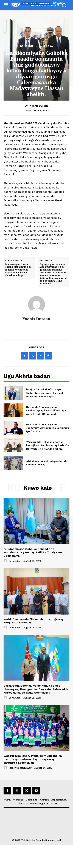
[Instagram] (17, 790)
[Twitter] (32, 355)
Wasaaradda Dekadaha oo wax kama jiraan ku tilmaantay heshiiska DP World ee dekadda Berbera (47, 445)
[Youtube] (36, 790)
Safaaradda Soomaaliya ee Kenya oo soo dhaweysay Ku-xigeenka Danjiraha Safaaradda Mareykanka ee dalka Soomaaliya (36, 689)
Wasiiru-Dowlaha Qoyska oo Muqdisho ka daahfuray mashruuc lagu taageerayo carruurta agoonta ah (33, 759)
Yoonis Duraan (39, 105)
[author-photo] (6, 561)
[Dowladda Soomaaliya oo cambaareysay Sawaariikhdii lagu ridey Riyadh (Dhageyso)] (13, 410)
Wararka (46, 46)
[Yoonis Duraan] (36, 304)
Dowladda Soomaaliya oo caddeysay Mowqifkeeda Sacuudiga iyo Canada (47, 428)
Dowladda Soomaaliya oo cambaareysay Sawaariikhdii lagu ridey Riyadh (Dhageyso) (46, 410)
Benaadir (27, 46)
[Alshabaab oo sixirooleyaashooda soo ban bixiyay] (13, 463)
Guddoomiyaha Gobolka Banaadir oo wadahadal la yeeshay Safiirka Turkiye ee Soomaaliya (33, 552)
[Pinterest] (40, 355)
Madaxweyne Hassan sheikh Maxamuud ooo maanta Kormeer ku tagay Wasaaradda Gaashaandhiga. (18, 270)
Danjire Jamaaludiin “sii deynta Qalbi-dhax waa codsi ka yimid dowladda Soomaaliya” (44, 393)
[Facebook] (24, 355)
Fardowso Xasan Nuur (20, 768)
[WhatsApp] (48, 355)
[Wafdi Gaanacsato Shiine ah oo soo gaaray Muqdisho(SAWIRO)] (36, 591)
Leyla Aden (15, 561)
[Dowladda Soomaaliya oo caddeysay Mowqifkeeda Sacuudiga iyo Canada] (13, 428)
